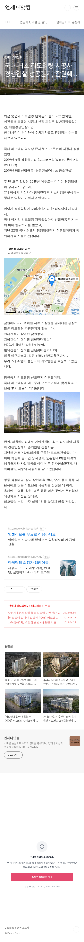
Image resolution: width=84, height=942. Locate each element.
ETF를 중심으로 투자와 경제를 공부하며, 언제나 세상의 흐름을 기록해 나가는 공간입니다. (33, 745)
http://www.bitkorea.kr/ (23, 528)
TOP (76, 929)
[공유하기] (15, 589)
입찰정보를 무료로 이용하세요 (32, 534)
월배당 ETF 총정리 (68, 22)
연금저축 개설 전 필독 (33, 22)
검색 (68, 8)
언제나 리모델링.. (18, 605)
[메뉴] (76, 7)
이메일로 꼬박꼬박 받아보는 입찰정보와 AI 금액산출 (41, 542)
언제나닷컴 (18, 7)
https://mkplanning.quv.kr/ (25, 556)
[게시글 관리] (20, 589)
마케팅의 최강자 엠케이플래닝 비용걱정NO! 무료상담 (30, 562)
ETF (8, 22)
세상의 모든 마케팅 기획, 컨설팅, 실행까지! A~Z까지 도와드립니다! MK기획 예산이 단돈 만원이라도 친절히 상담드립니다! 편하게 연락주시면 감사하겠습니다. (30, 570)
